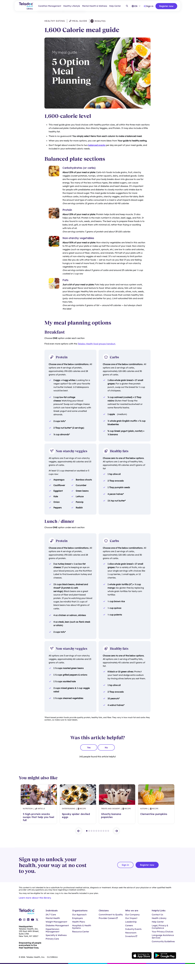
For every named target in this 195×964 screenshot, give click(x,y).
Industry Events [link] (133, 929)
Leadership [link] (131, 922)
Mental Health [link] (53, 918)
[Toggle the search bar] (127, 6)
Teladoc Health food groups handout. (97, 343)
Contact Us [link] (157, 914)
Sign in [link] (149, 6)
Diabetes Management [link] (57, 925)
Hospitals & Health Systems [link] (81, 926)
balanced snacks (96, 145)
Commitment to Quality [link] (111, 914)
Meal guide (79, 21)
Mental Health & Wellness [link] (94, 6)
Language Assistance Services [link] (163, 936)
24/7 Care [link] (51, 914)
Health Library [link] (159, 918)
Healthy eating (54, 21)
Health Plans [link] (78, 922)
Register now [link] (166, 6)
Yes (89, 747)
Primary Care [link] (52, 939)
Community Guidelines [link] (163, 941)
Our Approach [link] (79, 914)
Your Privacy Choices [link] (162, 931)
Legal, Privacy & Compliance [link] (160, 926)
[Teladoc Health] (27, 911)
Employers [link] (77, 918)
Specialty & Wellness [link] (56, 935)
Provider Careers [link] (107, 918)
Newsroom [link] (130, 932)
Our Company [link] (132, 914)
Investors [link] (130, 936)
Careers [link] (129, 925)
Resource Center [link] (80, 931)
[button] (78, 831)
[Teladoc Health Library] (26, 6)
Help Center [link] (115, 6)
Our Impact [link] (131, 918)
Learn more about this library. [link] (35, 897)
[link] (20, 919)
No (106, 747)
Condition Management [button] (49, 6)
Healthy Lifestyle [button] (71, 6)
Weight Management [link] (56, 922)
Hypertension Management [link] (52, 930)
